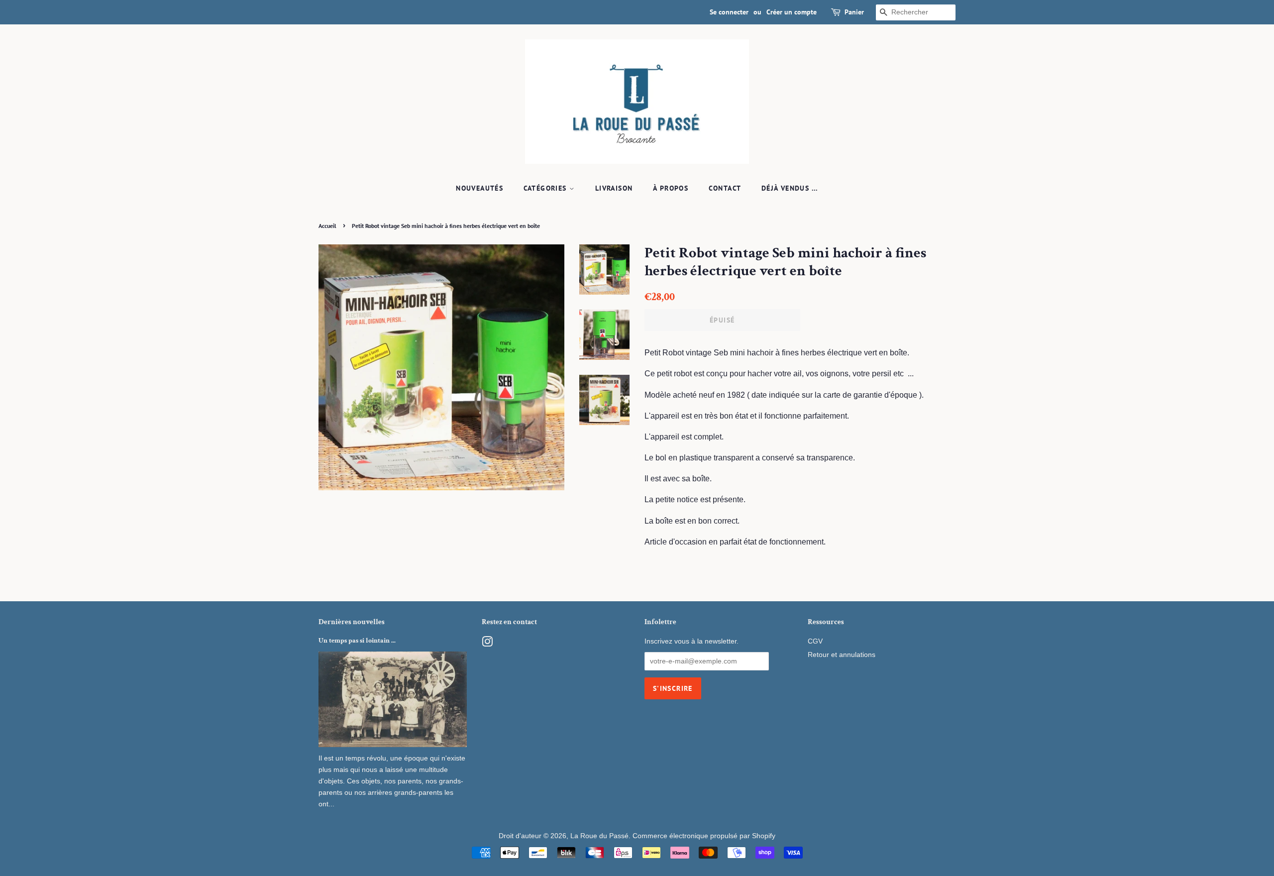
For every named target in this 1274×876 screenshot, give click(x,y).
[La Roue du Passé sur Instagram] (487, 644)
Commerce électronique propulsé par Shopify (704, 836)
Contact (725, 188)
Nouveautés (479, 188)
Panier (854, 11)
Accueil (327, 225)
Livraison (614, 188)
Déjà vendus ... (789, 188)
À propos (670, 188)
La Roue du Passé (599, 836)
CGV (815, 641)
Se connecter (729, 11)
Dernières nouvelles (351, 622)
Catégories (546, 188)
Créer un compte (791, 11)
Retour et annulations (841, 654)
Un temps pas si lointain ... (357, 640)
